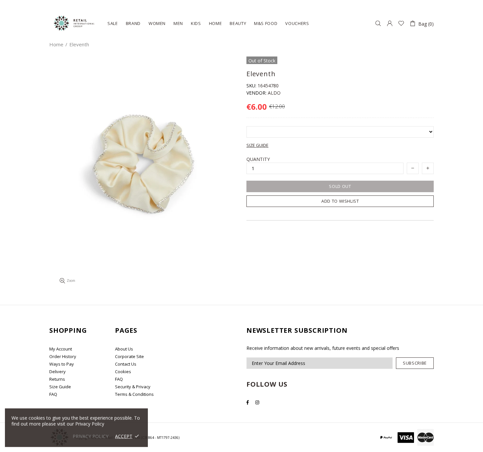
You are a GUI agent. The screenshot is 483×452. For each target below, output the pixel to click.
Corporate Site (129, 356)
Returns (57, 379)
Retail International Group (74, 23)
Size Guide (60, 387)
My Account (60, 349)
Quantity (258, 159)
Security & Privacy (132, 387)
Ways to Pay (61, 364)
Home (56, 44)
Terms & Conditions (134, 394)
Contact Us (125, 364)
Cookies (123, 371)
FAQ (53, 394)
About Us (124, 349)
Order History (62, 356)
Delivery (57, 371)
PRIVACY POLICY (90, 436)
